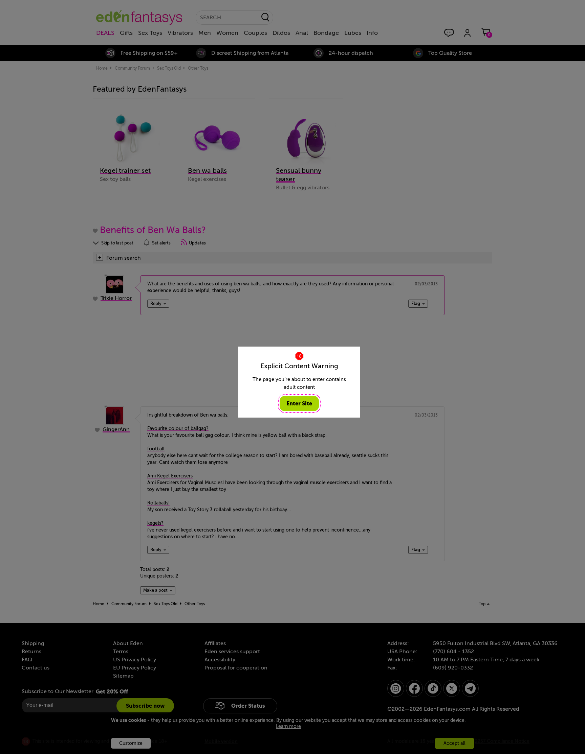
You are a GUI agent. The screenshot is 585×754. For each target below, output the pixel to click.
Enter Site (299, 403)
